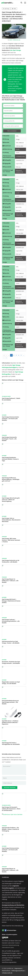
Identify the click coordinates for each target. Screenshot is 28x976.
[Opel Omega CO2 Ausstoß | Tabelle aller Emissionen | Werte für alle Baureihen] (14, 794)
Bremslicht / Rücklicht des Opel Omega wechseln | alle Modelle (11, 662)
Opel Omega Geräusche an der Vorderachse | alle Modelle (10, 561)
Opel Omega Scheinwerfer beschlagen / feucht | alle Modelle (9, 438)
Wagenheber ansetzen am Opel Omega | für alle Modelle (11, 682)
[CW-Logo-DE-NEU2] (7, 2)
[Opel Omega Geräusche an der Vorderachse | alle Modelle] (14, 545)
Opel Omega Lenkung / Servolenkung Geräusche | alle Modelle (11, 621)
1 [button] (11, 355)
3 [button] (16, 355)
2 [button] (13, 355)
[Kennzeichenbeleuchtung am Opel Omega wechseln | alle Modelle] (14, 687)
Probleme (4, 435)
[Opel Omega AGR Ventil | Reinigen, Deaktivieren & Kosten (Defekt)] (14, 586)
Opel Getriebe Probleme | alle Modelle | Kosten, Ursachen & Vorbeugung (10, 829)
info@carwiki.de (7, 973)
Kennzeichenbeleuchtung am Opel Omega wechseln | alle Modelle (10, 702)
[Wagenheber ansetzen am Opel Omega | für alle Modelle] (14, 667)
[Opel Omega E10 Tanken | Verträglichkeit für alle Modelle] (14, 728)
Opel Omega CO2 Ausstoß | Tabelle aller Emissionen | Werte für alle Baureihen (11, 808)
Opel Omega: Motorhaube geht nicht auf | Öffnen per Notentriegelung (11, 499)
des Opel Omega (15, 50)
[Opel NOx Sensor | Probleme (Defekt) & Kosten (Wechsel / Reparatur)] (14, 708)
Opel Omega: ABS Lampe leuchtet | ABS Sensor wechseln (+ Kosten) (11, 540)
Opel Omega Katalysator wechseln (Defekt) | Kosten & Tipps (10, 459)
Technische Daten (6, 396)
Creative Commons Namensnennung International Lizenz (11, 945)
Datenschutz (6, 970)
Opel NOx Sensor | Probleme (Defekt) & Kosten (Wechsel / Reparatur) (10, 722)
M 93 (11, 40)
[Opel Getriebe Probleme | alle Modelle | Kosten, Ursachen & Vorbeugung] (12, 814)
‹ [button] (6, 355)
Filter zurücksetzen (12, 131)
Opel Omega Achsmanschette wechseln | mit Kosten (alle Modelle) (10, 418)
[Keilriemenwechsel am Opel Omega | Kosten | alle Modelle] (14, 626)
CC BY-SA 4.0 (15, 40)
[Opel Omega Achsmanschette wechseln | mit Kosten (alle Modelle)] (14, 404)
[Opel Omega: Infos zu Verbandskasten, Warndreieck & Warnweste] (14, 505)
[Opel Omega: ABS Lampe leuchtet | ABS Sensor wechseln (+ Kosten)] (14, 525)
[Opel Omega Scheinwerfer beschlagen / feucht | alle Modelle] (14, 424)
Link (19, 40)
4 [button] (18, 355)
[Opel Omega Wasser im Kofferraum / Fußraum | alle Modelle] (14, 566)
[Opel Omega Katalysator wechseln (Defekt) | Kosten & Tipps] (14, 444)
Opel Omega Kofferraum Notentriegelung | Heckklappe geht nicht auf (10, 479)
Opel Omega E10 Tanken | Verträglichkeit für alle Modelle (11, 743)
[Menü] (25, 3)
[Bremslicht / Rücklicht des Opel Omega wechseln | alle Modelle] (14, 647)
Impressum (18, 968)
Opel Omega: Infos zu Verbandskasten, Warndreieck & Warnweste (11, 519)
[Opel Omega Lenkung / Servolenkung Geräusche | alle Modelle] (14, 606)
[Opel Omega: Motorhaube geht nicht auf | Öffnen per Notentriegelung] (14, 485)
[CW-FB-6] (9, 930)
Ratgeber (4, 415)
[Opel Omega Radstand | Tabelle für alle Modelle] (14, 383)
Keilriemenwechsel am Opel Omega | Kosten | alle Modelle (10, 642)
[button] (21, 2)
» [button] (6, 358)
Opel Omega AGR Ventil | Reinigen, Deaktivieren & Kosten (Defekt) (11, 601)
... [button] (8, 355)
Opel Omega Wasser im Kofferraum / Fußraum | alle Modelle (10, 580)
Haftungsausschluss (18, 970)
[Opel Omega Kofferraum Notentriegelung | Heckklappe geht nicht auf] (14, 464)
